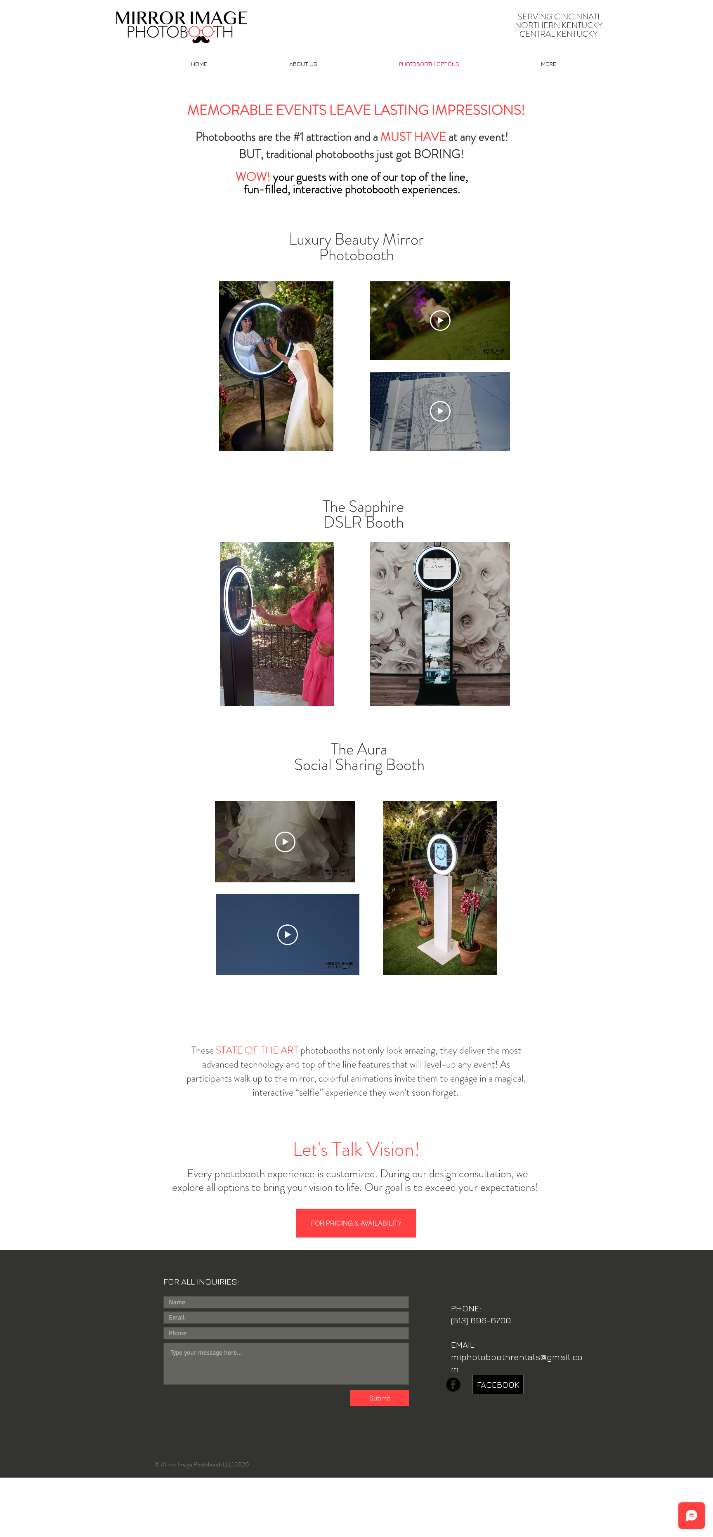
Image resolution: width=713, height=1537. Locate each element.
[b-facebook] (453, 1384)
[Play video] (440, 320)
